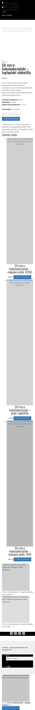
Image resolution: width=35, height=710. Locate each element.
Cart (8, 666)
